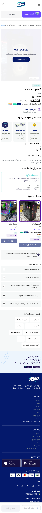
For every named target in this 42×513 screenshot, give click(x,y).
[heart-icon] (38, 202)
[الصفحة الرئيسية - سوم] (21, 4)
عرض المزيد (34, 138)
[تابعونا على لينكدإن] (17, 485)
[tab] (31, 14)
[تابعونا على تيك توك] (22, 485)
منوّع (34, 96)
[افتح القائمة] (39, 4)
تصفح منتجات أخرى (21, 59)
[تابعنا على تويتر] (33, 485)
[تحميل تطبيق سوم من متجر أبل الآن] (36, 367)
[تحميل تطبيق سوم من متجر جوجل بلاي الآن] (28, 367)
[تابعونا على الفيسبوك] (39, 485)
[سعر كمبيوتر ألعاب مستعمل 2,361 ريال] (30, 211)
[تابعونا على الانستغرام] (28, 485)
